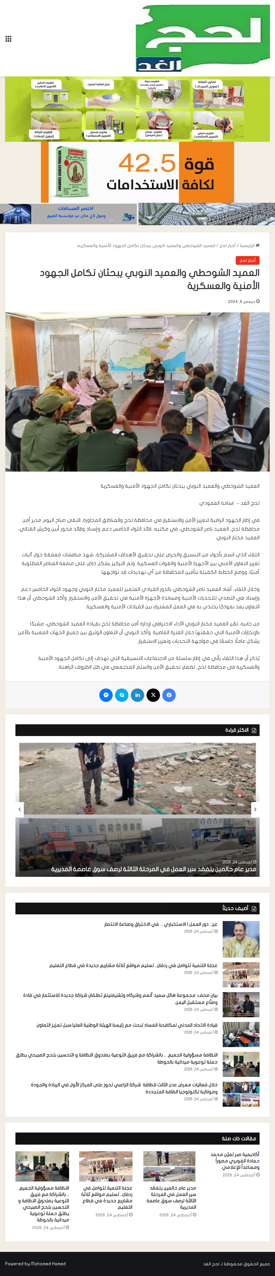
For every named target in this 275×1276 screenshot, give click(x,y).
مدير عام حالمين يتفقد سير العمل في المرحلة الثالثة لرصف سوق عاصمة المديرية (153, 869)
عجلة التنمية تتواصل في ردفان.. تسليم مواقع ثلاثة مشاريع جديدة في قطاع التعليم (133, 965)
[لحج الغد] (203, 38)
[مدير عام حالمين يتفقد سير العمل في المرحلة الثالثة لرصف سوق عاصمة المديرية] (137, 810)
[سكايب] (121, 695)
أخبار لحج (227, 245)
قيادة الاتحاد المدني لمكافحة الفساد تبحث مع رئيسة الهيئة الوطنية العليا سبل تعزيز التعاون (127, 1025)
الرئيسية (248, 245)
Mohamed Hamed (48, 1264)
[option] (137, 810)
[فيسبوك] (169, 695)
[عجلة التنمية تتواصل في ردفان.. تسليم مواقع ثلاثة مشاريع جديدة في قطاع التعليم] (241, 974)
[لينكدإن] (137, 695)
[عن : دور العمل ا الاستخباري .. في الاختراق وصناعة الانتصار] (241, 939)
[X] (153, 695)
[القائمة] (8, 40)
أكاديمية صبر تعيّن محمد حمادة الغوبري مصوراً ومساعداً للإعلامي (235, 1161)
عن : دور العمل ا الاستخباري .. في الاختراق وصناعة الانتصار (160, 924)
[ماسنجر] (106, 695)
